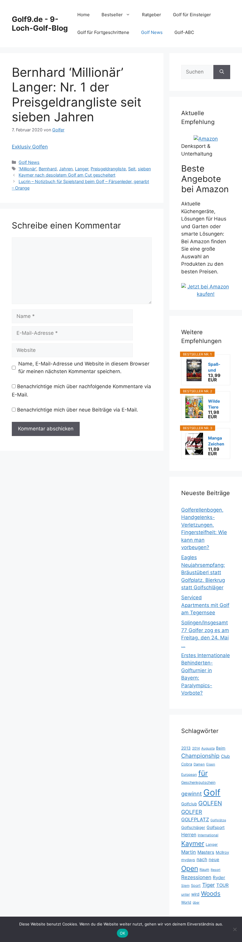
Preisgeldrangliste (108, 168)
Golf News (152, 32)
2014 (196, 748)
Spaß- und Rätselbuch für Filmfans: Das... (216, 367)
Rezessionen (196, 877)
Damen (199, 764)
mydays (188, 860)
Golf (211, 792)
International (208, 835)
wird (195, 894)
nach (202, 859)
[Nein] (235, 929)
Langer (81, 168)
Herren (188, 834)
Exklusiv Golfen (30, 147)
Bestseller (112, 14)
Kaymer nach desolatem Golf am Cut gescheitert (67, 174)
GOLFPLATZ (195, 819)
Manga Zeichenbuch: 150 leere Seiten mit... (216, 441)
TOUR (222, 885)
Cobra (186, 764)
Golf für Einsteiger (192, 14)
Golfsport (216, 827)
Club (225, 756)
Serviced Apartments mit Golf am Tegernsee (205, 605)
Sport (196, 885)
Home (83, 14)
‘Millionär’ (27, 168)
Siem (185, 885)
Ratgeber (151, 14)
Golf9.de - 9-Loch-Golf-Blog (40, 23)
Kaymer (192, 843)
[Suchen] (221, 72)
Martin (188, 852)
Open (189, 868)
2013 (186, 748)
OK (122, 933)
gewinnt (191, 793)
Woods (210, 893)
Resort (215, 870)
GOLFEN (210, 803)
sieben (144, 168)
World (186, 902)
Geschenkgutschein (198, 782)
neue (214, 859)
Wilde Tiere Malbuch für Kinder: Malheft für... (215, 404)
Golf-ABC (184, 32)
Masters (205, 852)
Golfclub (189, 803)
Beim (220, 748)
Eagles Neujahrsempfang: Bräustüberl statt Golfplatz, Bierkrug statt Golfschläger (203, 572)
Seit (131, 168)
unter (185, 894)
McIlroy (222, 852)
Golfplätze (218, 820)
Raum (204, 869)
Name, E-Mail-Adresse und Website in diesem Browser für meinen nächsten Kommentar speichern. (83, 367)
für (203, 773)
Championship (200, 755)
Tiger (208, 885)
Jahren (66, 168)
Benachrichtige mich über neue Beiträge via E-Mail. (77, 410)
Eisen (210, 764)
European (189, 774)
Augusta (208, 748)
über (196, 902)
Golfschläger (193, 827)
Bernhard (48, 168)
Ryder (219, 877)
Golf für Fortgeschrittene (103, 32)
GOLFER (191, 812)
